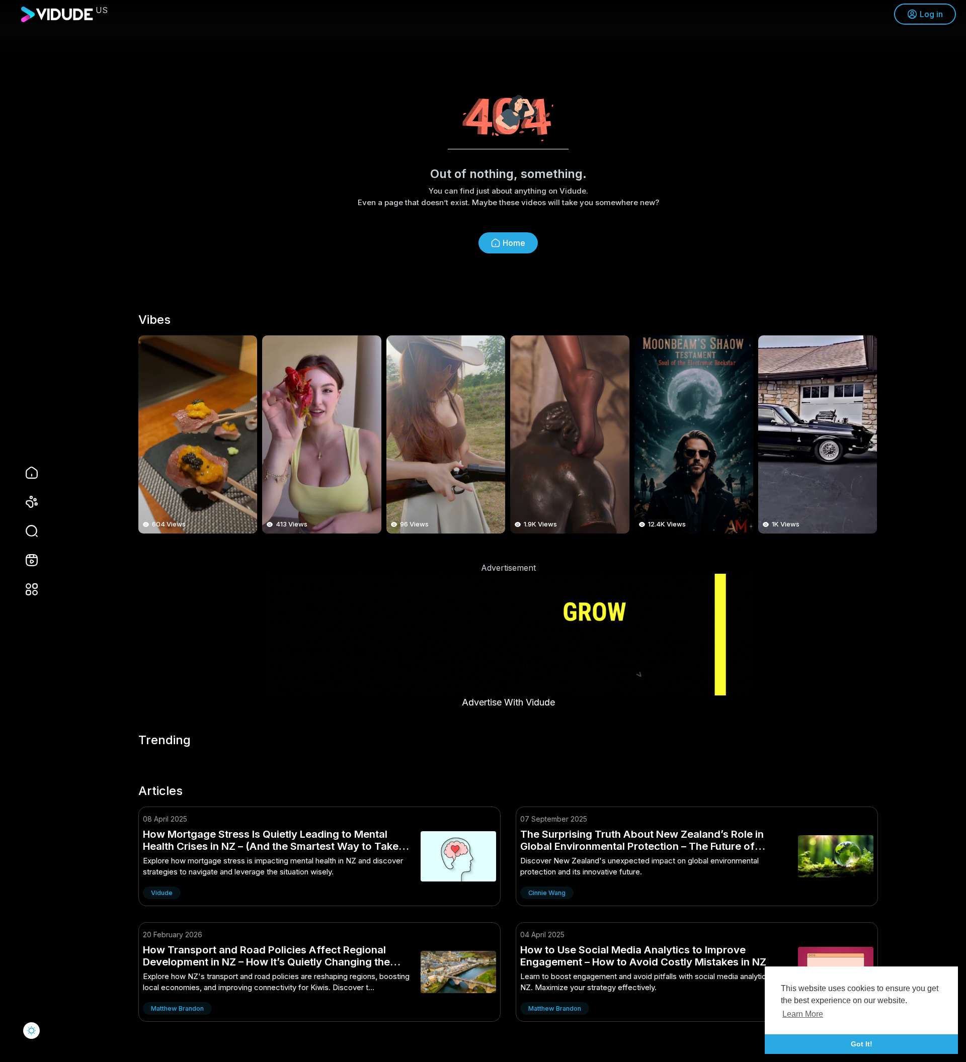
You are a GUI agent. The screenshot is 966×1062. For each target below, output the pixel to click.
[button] (25, 531)
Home (514, 243)
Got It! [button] (861, 1044)
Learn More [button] (802, 1014)
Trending (164, 740)
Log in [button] (931, 14)
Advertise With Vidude (508, 702)
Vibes (154, 320)
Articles (160, 791)
